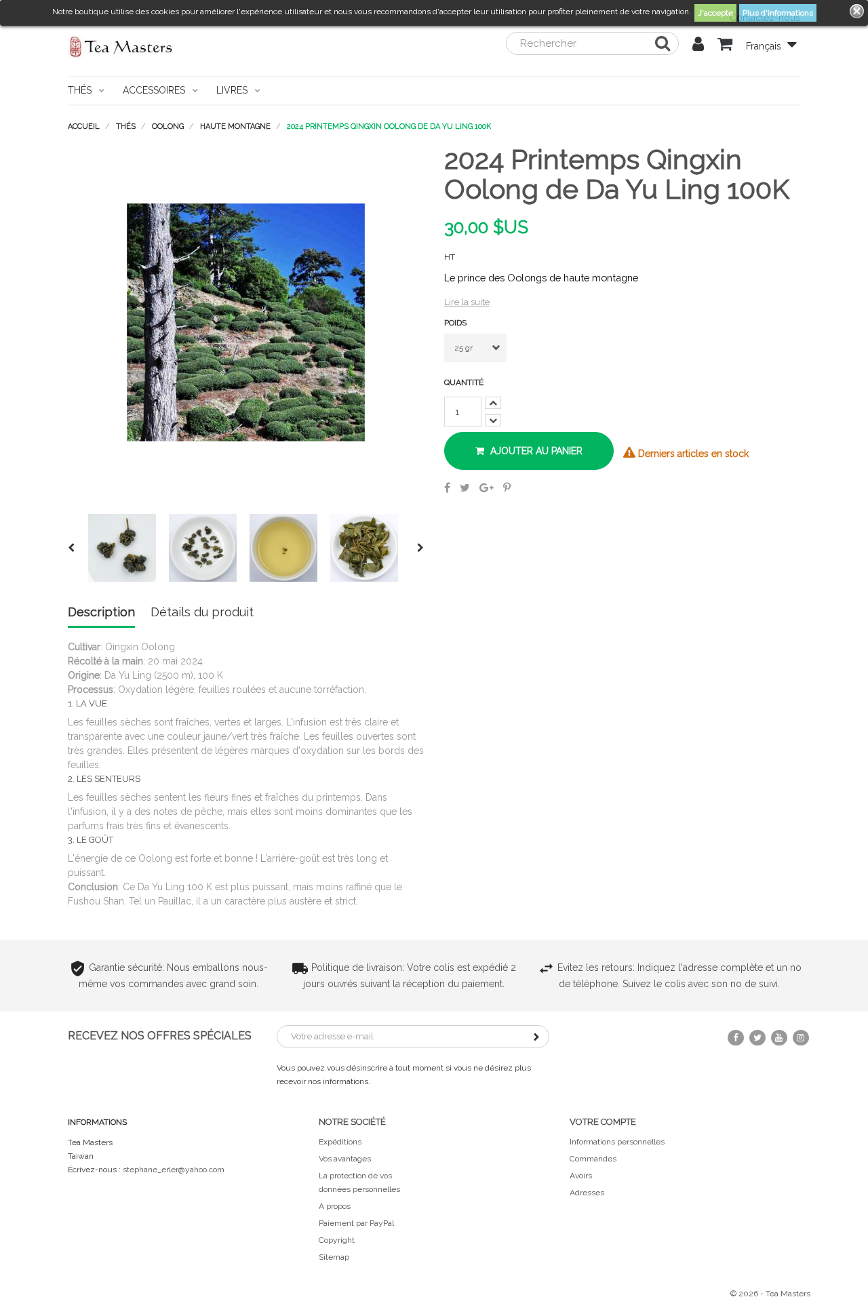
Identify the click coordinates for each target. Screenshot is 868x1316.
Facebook (736, 1037)
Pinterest (507, 487)
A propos (335, 1206)
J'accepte (715, 13)
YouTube (779, 1037)
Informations (97, 1122)
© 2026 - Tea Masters (770, 1293)
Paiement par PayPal (356, 1223)
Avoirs (581, 1175)
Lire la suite (467, 302)
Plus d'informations (778, 13)
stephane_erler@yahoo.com (173, 1169)
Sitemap (334, 1257)
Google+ (486, 487)
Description (101, 612)
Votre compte (603, 1122)
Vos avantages (345, 1158)
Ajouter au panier (535, 450)
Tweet (465, 487)
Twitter (757, 1037)
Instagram (801, 1037)
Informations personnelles (617, 1141)
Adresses (587, 1192)
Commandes (593, 1158)
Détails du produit (202, 612)
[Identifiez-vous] (698, 46)
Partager (447, 487)
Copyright (337, 1240)
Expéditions (340, 1141)
